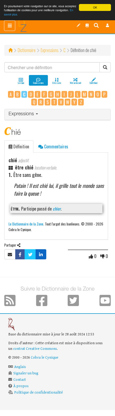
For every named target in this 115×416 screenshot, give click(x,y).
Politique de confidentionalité (38, 392)
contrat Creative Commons (35, 349)
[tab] (57, 114)
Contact (19, 380)
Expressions (49, 50)
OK (95, 7)
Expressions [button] (22, 114)
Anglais (20, 367)
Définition (20, 146)
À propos (21, 386)
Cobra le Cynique (44, 357)
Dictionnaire (27, 50)
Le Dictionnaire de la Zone (26, 224)
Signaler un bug (25, 373)
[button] (107, 25)
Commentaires (55, 146)
